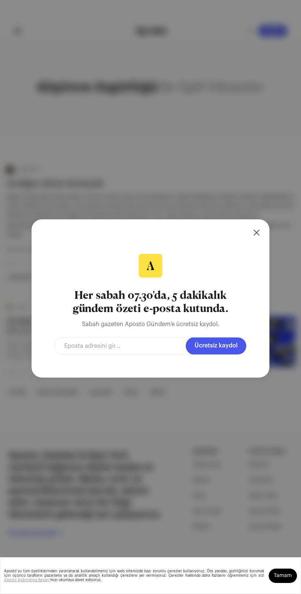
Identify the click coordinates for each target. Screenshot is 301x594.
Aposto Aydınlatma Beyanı (27, 580)
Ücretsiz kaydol (216, 346)
